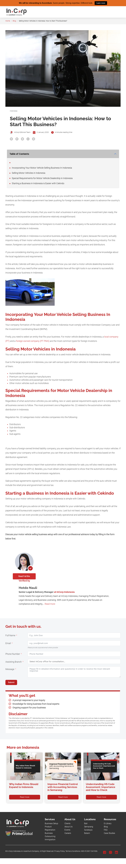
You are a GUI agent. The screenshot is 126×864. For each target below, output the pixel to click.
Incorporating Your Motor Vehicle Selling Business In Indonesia (41, 167)
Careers (67, 833)
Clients (67, 823)
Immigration (50, 839)
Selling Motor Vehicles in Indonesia (28, 173)
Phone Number (12, 654)
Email (8, 643)
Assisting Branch (13, 661)
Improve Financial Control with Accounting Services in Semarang (62, 787)
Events (67, 830)
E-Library (107, 823)
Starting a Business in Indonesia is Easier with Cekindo (37, 183)
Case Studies (109, 833)
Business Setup (51, 823)
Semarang (88, 826)
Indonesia (13, 111)
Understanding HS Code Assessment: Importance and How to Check (100, 787)
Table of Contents (19, 153)
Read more (50, 604)
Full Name (10, 635)
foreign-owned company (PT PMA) (32, 341)
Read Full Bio (24, 576)
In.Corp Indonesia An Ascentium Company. (23, 851)
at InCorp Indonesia (64, 592)
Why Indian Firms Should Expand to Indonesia (23, 785)
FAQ (105, 830)
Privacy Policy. (59, 851)
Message (9, 669)
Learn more (100, 3)
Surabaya (88, 830)
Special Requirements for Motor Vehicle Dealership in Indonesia (42, 178)
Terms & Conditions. (73, 851)
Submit (11, 682)
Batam (87, 833)
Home (7, 21)
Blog (14, 21)
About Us (68, 826)
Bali (85, 823)
